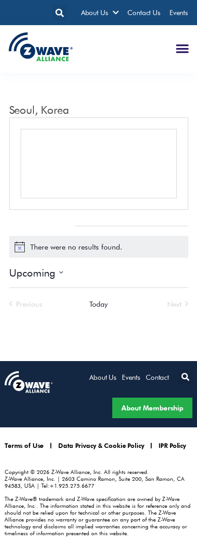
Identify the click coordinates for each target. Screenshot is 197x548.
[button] (59, 12)
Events (179, 12)
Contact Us (143, 12)
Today (98, 304)
